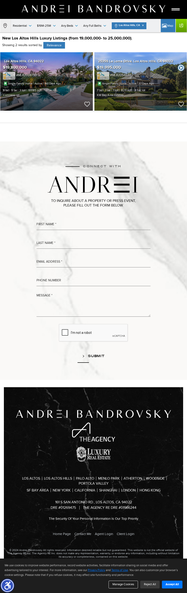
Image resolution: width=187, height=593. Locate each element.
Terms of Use (119, 570)
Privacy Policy (96, 570)
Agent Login (104, 534)
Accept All (172, 584)
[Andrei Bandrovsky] (93, 9)
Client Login (125, 534)
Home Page (62, 534)
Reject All (150, 584)
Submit (96, 356)
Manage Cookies (123, 584)
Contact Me (82, 534)
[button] (7, 585)
